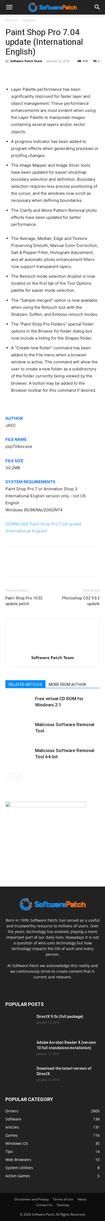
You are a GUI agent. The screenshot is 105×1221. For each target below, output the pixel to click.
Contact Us (44, 1205)
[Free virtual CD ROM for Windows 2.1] (18, 705)
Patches (11, 20)
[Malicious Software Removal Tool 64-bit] (18, 756)
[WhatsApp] (48, 73)
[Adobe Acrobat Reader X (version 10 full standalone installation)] (18, 1049)
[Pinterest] (35, 73)
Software (29, 20)
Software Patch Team (26, 61)
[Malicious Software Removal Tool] (18, 731)
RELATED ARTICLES (25, 684)
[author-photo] (52, 650)
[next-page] (17, 776)
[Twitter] (23, 73)
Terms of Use (63, 1199)
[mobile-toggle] (9, 7)
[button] (97, 7)
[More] (60, 73)
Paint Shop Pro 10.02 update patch (24, 601)
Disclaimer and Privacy (32, 1199)
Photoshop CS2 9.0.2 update (81, 601)
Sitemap (63, 1205)
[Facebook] (10, 73)
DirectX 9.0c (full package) (60, 1016)
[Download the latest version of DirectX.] (18, 1075)
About (82, 1199)
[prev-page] (8, 776)
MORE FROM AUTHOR (67, 684)
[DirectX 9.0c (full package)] (18, 1023)
